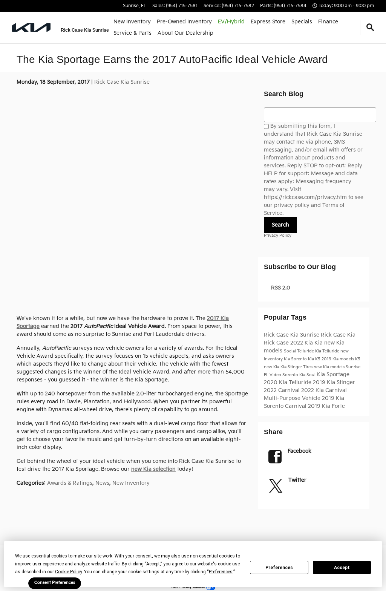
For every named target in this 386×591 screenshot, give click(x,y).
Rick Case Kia (338, 335)
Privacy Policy (277, 235)
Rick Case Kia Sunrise (122, 82)
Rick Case (277, 343)
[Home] (32, 27)
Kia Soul (308, 375)
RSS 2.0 (280, 288)
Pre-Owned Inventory (184, 21)
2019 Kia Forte (326, 406)
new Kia (272, 367)
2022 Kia (302, 343)
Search (280, 225)
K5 (357, 359)
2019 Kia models (338, 359)
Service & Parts (132, 33)
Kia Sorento (296, 359)
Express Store (268, 21)
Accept (342, 567)
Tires (308, 367)
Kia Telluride (327, 351)
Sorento (290, 375)
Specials (301, 21)
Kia (319, 343)
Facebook (299, 451)
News (102, 483)
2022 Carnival (282, 390)
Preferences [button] (221, 571)
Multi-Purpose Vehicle (293, 398)
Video (276, 375)
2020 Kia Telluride (288, 382)
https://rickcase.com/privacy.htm (305, 197)
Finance (328, 21)
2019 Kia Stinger (334, 382)
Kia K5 (315, 359)
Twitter (297, 480)
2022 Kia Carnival (324, 390)
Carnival (296, 406)
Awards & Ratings (69, 483)
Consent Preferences (54, 582)
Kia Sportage (333, 374)
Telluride (306, 351)
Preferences (279, 567)
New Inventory (132, 21)
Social (290, 351)
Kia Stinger (291, 367)
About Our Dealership (185, 33)
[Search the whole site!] (370, 27)
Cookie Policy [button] (68, 571)
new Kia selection (153, 469)
